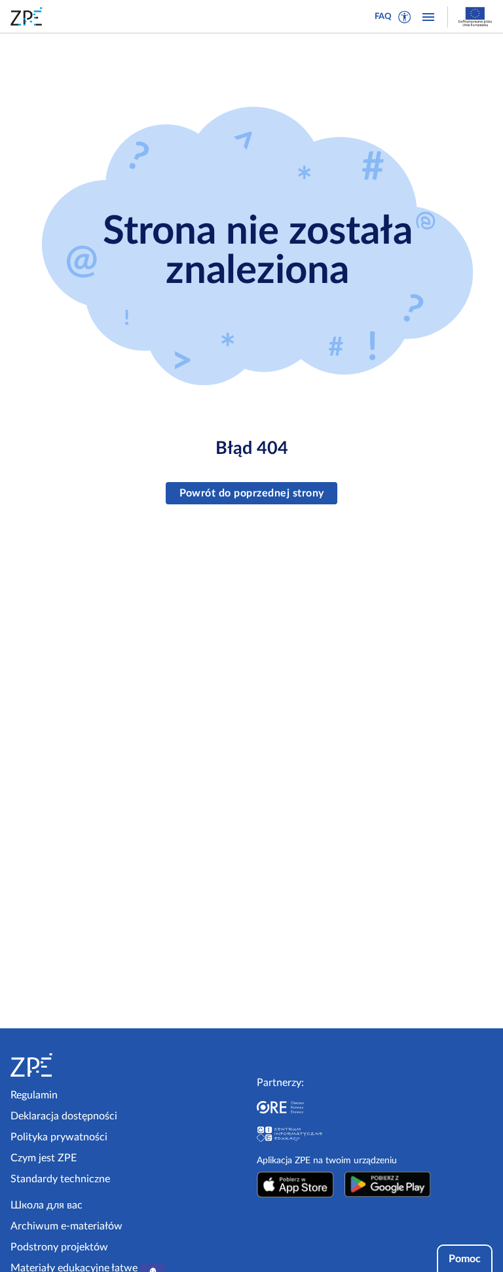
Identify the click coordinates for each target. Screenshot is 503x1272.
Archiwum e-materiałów (66, 1226)
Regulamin (34, 1095)
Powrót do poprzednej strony (251, 493)
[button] (405, 17)
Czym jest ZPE (43, 1158)
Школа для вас (46, 1205)
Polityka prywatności (58, 1137)
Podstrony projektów (59, 1247)
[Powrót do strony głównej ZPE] (28, 16)
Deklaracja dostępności (63, 1116)
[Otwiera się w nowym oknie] (295, 1184)
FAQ (383, 16)
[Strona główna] (66, 1065)
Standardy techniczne (60, 1179)
